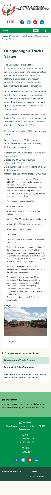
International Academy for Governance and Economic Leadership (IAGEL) (25, 376)
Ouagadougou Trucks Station (19, 360)
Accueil (6, 35)
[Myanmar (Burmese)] (16, 22)
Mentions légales (37, 476)
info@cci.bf (25, 452)
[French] (8, 22)
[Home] (25, 9)
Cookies (33, 471)
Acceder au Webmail (11, 471)
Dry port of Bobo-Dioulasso (19, 367)
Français (10, 341)
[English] (12, 22)
